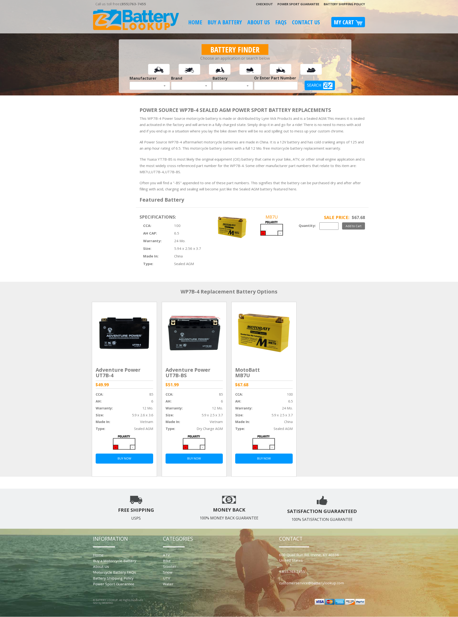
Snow (167, 572)
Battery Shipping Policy (344, 4)
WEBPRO (107, 603)
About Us (258, 22)
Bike (167, 560)
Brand (176, 78)
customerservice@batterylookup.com (311, 582)
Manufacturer (143, 78)
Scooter (169, 566)
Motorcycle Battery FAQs (114, 572)
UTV (166, 578)
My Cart (344, 22)
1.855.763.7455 (292, 571)
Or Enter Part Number (275, 78)
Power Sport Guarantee (298, 4)
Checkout (264, 4)
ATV (166, 555)
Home (195, 22)
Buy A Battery (225, 22)
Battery (220, 78)
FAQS (280, 22)
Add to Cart (353, 226)
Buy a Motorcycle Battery (114, 560)
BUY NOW (124, 458)
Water (168, 583)
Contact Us (306, 22)
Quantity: (307, 225)
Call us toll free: (120, 3)
